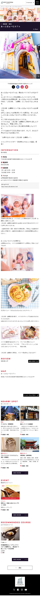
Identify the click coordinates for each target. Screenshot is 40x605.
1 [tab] (19, 80)
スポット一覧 (8, 6)
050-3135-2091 (5, 164)
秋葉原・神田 (7, 24)
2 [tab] (21, 80)
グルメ (36, 29)
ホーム (2, 6)
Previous (34, 76)
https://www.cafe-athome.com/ (9, 186)
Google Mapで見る (30, 395)
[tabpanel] (20, 56)
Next (38, 76)
